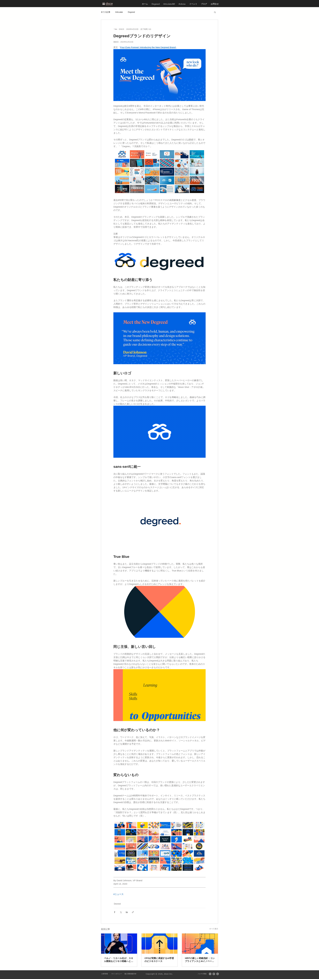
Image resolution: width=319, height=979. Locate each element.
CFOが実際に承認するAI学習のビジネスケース (159, 959)
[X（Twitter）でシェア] (121, 912)
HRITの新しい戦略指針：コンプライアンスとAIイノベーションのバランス (200, 960)
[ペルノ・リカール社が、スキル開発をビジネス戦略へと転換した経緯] (119, 943)
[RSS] (210, 974)
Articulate (119, 12)
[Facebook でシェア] (114, 912)
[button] (215, 4)
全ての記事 (105, 12)
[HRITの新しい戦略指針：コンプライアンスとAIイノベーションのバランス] (200, 943)
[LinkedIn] (217, 974)
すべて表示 (213, 929)
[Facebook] (214, 974)
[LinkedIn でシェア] (127, 912)
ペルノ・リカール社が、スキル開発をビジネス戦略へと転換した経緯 (118, 960)
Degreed (131, 12)
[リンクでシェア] (133, 912)
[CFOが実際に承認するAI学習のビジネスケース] (160, 943)
